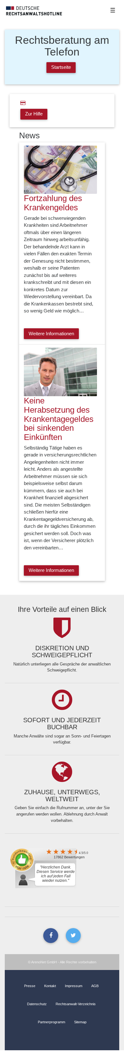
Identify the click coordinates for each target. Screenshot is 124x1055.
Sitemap (80, 1022)
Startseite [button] (61, 67)
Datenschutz (37, 1004)
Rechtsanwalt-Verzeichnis (76, 1004)
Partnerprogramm (51, 1022)
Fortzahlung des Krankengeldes (53, 202)
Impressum (73, 986)
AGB (95, 986)
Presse (29, 986)
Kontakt (50, 986)
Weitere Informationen (51, 333)
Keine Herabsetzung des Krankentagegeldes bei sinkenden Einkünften (58, 419)
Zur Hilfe (34, 113)
